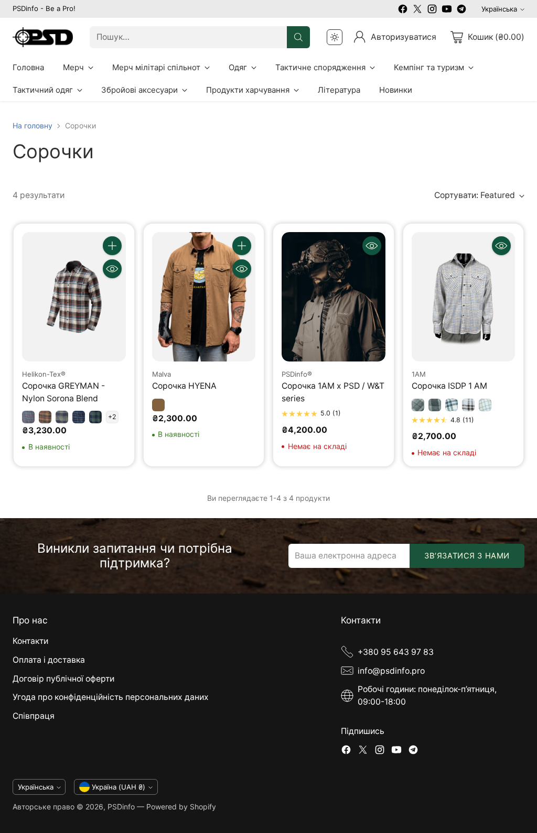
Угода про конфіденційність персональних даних (111, 697)
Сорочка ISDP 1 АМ (449, 386)
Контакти (30, 641)
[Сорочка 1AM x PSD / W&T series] (333, 296)
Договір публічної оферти (63, 679)
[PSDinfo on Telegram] (461, 11)
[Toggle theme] (334, 37)
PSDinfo (121, 806)
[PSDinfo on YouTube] (447, 11)
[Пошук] (298, 37)
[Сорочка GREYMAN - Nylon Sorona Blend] (74, 296)
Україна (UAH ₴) (118, 787)
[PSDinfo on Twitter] (417, 11)
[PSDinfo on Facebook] (403, 11)
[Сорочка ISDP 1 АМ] (463, 296)
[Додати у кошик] (112, 245)
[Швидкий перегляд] (112, 268)
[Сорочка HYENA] (204, 296)
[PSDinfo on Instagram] (432, 11)
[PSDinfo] (43, 37)
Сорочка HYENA (184, 386)
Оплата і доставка (49, 660)
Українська (499, 9)
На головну (32, 125)
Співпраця (34, 716)
